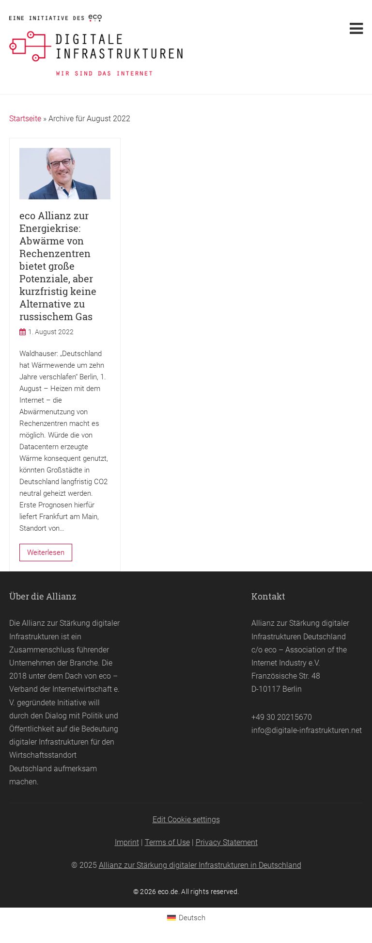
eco (105, 676)
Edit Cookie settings (186, 819)
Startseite (25, 118)
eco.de (168, 891)
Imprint (127, 842)
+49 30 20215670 (281, 717)
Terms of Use (167, 842)
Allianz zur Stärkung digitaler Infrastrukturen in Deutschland (200, 865)
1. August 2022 (51, 332)
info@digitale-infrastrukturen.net (306, 730)
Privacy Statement (227, 842)
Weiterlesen (45, 552)
